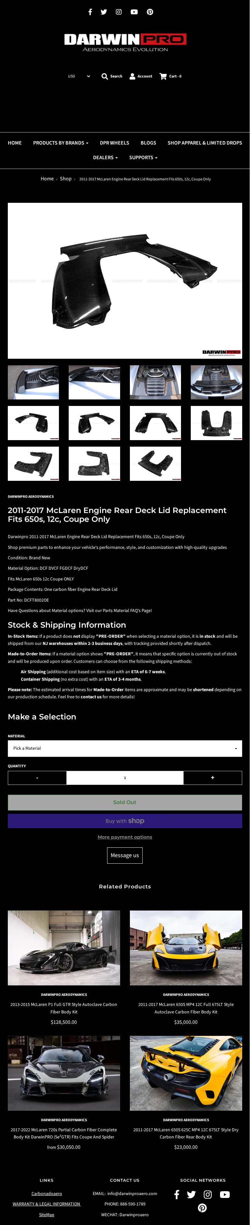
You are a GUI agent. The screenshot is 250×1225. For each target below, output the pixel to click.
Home (47, 178)
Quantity (17, 766)
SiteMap (46, 1215)
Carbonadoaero (47, 1193)
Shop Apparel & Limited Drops (205, 142)
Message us (125, 855)
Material (16, 736)
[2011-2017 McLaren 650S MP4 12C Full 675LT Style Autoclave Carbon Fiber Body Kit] (186, 948)
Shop (66, 178)
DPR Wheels (114, 142)
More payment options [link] (125, 837)
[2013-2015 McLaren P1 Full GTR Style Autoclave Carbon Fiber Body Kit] (64, 948)
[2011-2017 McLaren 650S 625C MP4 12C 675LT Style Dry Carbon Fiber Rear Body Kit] (186, 1073)
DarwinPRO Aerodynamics (64, 994)
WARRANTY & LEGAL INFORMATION (47, 1204)
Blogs (148, 142)
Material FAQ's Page (132, 610)
